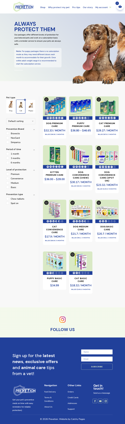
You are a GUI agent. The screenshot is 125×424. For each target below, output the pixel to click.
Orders (71, 392)
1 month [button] (15, 153)
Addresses (72, 403)
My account (101, 7)
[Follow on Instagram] (105, 401)
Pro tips (76, 7)
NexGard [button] (15, 137)
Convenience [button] (17, 178)
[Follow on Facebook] (95, 401)
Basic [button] (13, 187)
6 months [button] (15, 162)
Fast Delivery (50, 392)
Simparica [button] (15, 142)
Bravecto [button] (15, 133)
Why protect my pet (59, 7)
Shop (42, 7)
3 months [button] (15, 158)
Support (71, 409)
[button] (10, 106)
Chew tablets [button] (17, 198)
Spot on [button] (14, 203)
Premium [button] (15, 174)
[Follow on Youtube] (100, 401)
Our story (88, 7)
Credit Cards (73, 397)
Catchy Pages (78, 419)
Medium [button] (15, 182)
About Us (48, 407)
